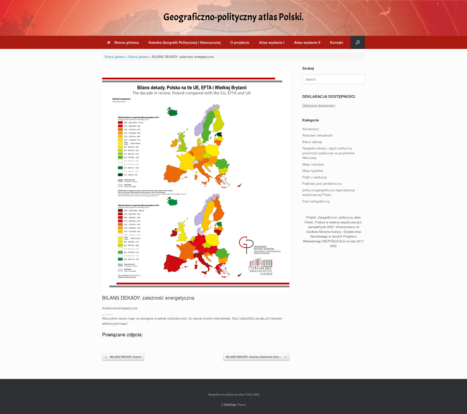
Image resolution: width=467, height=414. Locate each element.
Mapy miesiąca (313, 164)
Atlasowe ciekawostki (317, 135)
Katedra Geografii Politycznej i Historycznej (185, 42)
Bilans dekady (312, 141)
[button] (357, 42)
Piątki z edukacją (314, 177)
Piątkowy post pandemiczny (322, 183)
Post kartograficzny (316, 201)
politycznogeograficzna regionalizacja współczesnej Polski (328, 192)
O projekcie (239, 42)
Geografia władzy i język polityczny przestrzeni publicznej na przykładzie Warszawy (328, 153)
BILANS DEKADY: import (123, 357)
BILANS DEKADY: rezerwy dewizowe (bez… (256, 357)
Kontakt (336, 42)
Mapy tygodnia (312, 170)
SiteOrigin (230, 404)
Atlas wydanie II (307, 42)
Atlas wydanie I (271, 42)
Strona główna (126, 42)
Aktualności (310, 129)
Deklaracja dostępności (318, 105)
